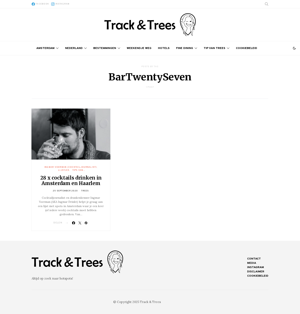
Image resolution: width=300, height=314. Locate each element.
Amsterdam (45, 48)
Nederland (74, 48)
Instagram (255, 267)
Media (251, 263)
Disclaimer (255, 271)
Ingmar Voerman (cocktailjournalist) (70, 167)
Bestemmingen (104, 48)
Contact (254, 259)
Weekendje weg (139, 48)
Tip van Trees (214, 48)
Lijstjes (63, 170)
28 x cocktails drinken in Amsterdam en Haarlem (71, 180)
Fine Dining (184, 48)
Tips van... (78, 170)
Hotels (164, 48)
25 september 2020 (65, 191)
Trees (85, 191)
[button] (294, 48)
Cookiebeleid (246, 48)
